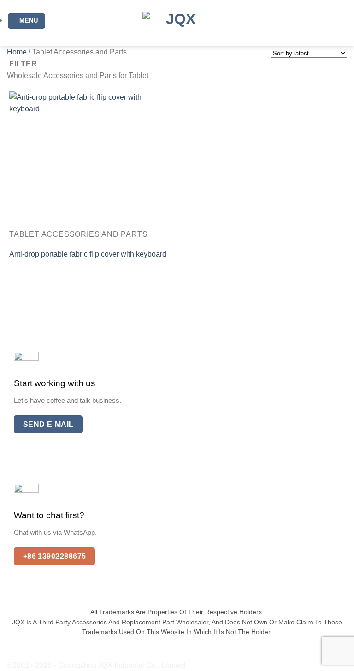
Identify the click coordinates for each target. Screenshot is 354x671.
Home (17, 52)
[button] (26, 21)
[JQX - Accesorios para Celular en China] (177, 23)
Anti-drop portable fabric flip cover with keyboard (87, 254)
